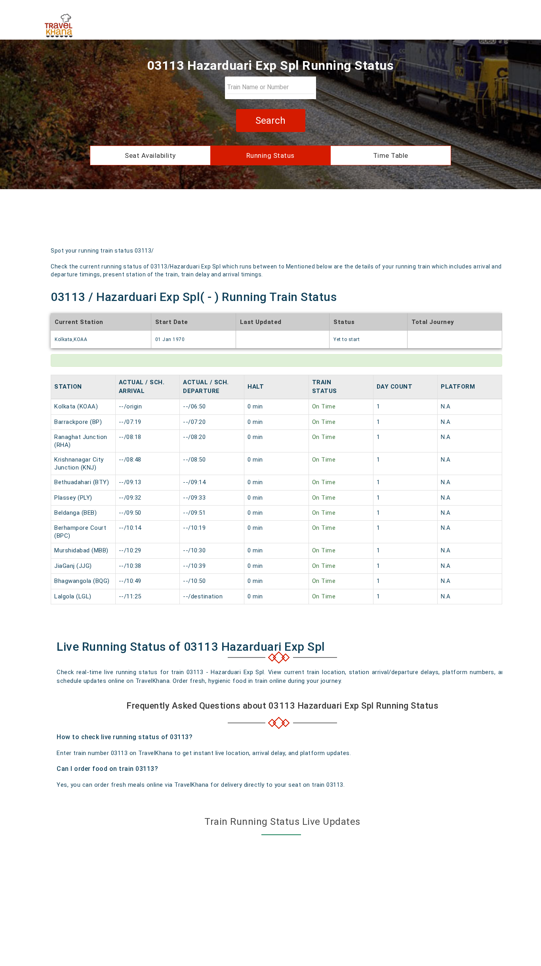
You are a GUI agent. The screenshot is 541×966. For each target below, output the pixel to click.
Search (270, 120)
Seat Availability (150, 155)
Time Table (390, 155)
